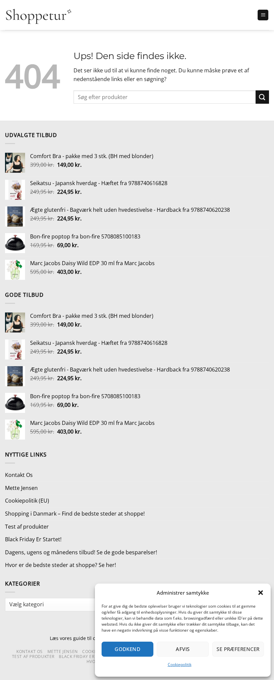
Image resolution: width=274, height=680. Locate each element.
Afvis (182, 649)
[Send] (262, 96)
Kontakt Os (19, 475)
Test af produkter (27, 526)
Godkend (127, 649)
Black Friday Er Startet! (33, 539)
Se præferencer (238, 649)
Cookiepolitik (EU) (27, 500)
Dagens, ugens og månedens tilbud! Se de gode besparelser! (81, 552)
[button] (260, 592)
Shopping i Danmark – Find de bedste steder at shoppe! (75, 513)
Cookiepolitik (179, 664)
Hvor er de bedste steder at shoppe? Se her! (60, 565)
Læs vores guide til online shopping (89, 638)
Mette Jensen (21, 488)
